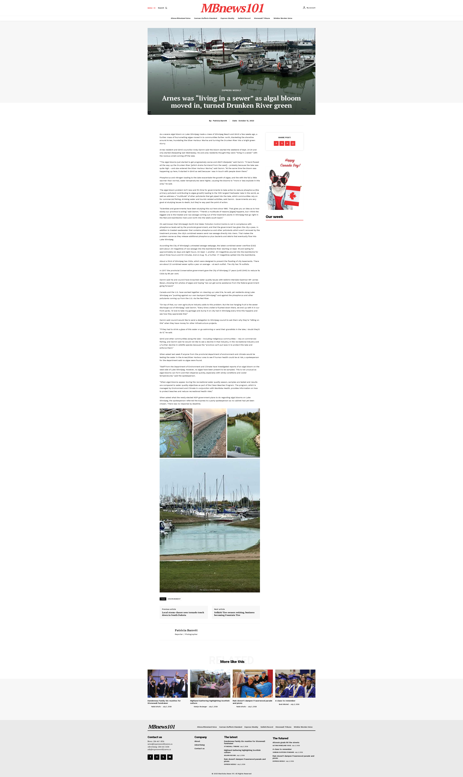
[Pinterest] (287, 143)
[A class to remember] (295, 684)
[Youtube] (170, 757)
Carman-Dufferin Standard (283, 752)
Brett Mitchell (284, 704)
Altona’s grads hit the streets (286, 742)
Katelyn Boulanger (200, 707)
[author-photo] (149, 706)
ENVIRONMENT (174, 599)
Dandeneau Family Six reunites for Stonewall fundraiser (164, 702)
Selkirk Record (230, 755)
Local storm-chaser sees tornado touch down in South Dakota (183, 613)
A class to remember (285, 701)
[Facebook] (276, 143)
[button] (163, 7)
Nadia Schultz (156, 707)
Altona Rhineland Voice (282, 745)
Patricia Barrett (220, 121)
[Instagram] (156, 757)
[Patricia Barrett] (165, 632)
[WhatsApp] (292, 143)
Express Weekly (231, 90)
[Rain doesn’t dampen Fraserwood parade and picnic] (253, 684)
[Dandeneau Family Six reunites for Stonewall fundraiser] (168, 684)
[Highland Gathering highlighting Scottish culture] (210, 684)
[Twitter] (281, 143)
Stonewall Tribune (231, 746)
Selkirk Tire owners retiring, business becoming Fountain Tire (234, 613)
